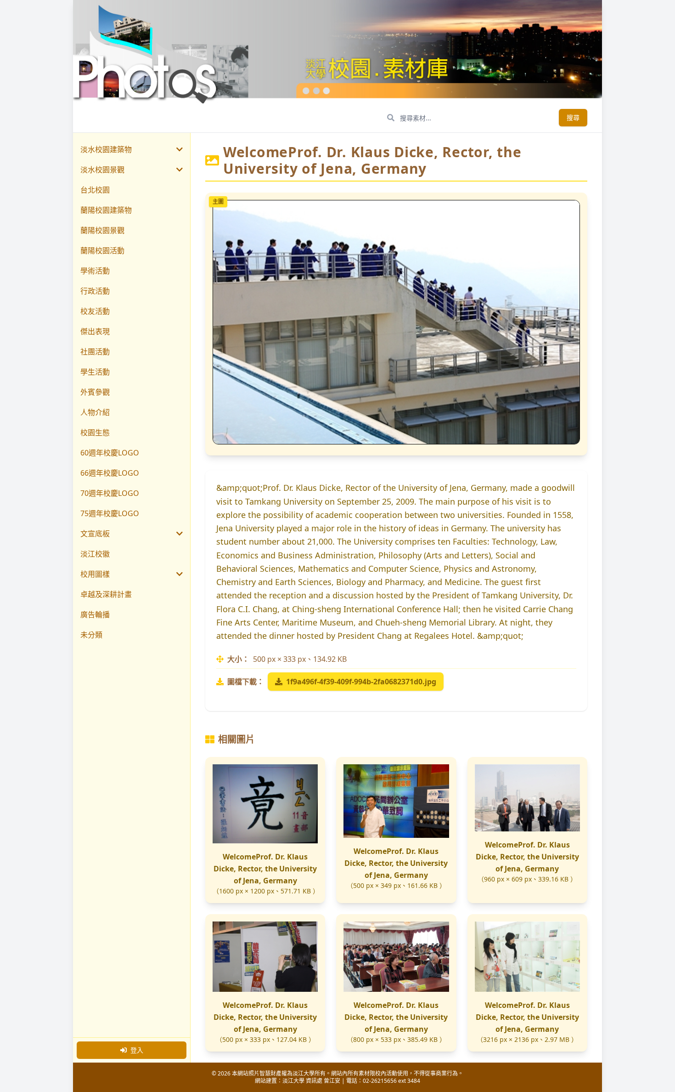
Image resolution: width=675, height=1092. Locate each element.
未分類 (91, 635)
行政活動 (95, 291)
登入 (136, 1050)
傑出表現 (95, 331)
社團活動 (95, 352)
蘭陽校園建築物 (106, 210)
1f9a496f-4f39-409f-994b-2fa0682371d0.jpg (361, 682)
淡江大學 (293, 1081)
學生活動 (95, 372)
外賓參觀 (95, 392)
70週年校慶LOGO (109, 493)
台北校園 (95, 190)
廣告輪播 (95, 614)
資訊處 (314, 1081)
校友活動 (95, 311)
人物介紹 (95, 412)
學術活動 (95, 271)
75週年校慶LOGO (109, 513)
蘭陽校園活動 (102, 250)
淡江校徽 (95, 554)
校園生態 (95, 432)
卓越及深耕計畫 (106, 594)
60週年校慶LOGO (109, 453)
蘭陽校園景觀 (102, 230)
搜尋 (573, 117)
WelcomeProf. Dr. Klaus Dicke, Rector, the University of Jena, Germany (265, 869)
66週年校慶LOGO (109, 473)
